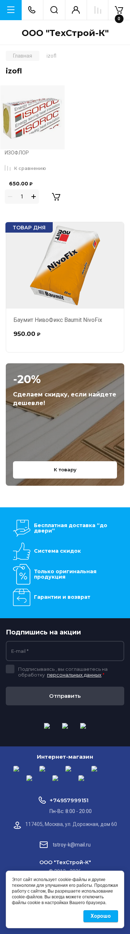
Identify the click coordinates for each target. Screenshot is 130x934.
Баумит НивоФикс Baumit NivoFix (57, 319)
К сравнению (30, 168)
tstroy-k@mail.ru (72, 845)
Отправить (65, 695)
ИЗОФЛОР (17, 153)
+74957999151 (68, 800)
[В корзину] (51, 196)
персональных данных (74, 675)
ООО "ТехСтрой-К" (65, 33)
